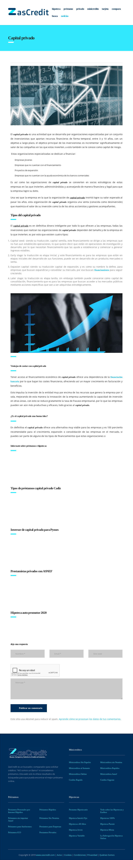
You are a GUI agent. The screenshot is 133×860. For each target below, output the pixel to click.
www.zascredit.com (45, 854)
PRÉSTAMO (68, 8)
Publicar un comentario (30, 708)
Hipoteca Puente (107, 824)
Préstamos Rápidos (47, 809)
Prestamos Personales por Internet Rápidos (19, 810)
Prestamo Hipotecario (78, 809)
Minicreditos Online (78, 774)
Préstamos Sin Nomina (49, 818)
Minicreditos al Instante (79, 768)
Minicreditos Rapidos (109, 768)
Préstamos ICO (14, 832)
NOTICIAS (64, 16)
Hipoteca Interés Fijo (78, 818)
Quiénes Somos (107, 854)
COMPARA (116, 8)
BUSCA (55, 16)
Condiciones (79, 854)
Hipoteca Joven (76, 830)
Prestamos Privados (47, 832)
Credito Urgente (107, 780)
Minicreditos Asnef (108, 774)
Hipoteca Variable (77, 835)
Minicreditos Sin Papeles (80, 762)
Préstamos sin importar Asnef (18, 819)
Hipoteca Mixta (107, 830)
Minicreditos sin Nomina (111, 762)
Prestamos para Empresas (50, 826)
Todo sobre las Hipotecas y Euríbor (112, 810)
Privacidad (92, 854)
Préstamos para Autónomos (20, 826)
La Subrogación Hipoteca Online (111, 837)
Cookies (68, 854)
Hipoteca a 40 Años (77, 824)
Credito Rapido (76, 780)
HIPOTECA (56, 8)
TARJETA (105, 8)
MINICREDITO (93, 8)
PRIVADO (80, 8)
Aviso (59, 854)
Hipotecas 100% (107, 818)
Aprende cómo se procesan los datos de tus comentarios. (90, 719)
